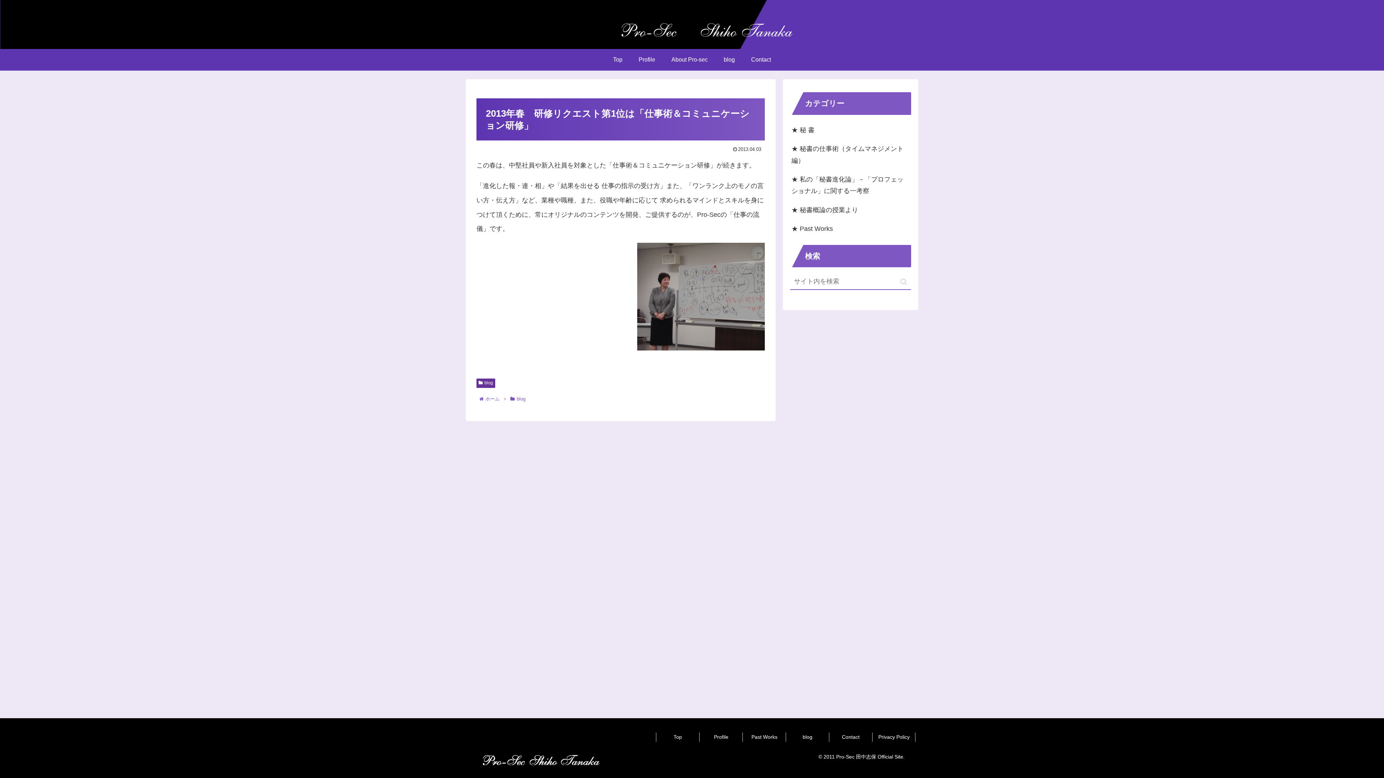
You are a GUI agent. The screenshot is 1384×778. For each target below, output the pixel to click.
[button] (903, 282)
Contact (851, 737)
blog (488, 382)
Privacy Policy (894, 737)
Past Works (764, 737)
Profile (721, 737)
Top (678, 737)
